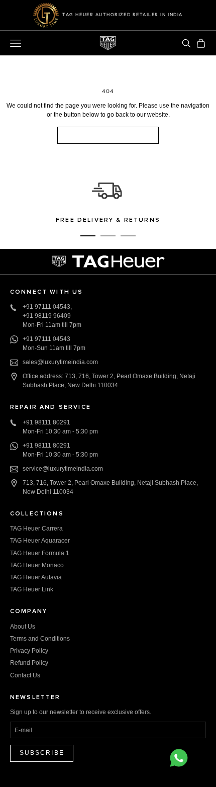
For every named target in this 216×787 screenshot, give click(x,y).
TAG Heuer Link (31, 589)
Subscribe (42, 752)
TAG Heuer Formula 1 (39, 553)
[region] (108, 200)
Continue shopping (108, 134)
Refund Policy (29, 662)
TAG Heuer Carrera (36, 528)
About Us (22, 626)
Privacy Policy (29, 650)
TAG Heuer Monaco (37, 565)
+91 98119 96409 (47, 315)
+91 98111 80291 (46, 422)
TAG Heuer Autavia (36, 577)
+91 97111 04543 (46, 306)
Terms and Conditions (40, 638)
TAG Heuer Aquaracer (40, 540)
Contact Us (25, 675)
